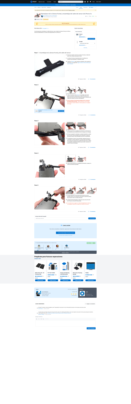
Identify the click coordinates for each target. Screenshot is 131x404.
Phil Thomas (40, 308)
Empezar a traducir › (65, 252)
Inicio (35, 7)
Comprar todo (37, 258)
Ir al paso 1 (45, 28)
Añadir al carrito (91, 38)
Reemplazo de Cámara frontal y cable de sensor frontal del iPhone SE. (59, 313)
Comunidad (49, 1)
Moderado (46, 19)
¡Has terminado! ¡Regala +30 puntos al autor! (66, 232)
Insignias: (74, 291)
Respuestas (85, 7)
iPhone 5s (49, 7)
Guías (81, 7)
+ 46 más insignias (74, 295)
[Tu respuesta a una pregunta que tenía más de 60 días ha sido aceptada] (71, 294)
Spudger (81, 41)
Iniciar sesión (98, 1)
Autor (37, 289)
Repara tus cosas (42, 1)
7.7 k (87, 16)
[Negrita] (36, 319)
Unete (93, 1)
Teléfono (39, 7)
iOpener (80, 34)
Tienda (55, 1)
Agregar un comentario (90, 83)
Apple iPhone (44, 7)
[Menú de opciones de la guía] (95, 7)
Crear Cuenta (73, 4)
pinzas (78, 94)
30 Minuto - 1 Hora (39, 19)
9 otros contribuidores (53, 15)
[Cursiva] (38, 319)
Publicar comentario (91, 328)
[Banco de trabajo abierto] (85, 2)
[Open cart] (90, 2)
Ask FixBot (91, 218)
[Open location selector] (88, 2)
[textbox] (65, 323)
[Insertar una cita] (43, 319)
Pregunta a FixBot (82, 79)
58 (90, 16)
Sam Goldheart (46, 15)
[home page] (33, 2)
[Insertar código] (40, 319)
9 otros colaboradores (73, 289)
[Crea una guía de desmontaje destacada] (76, 294)
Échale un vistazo (72, 10)
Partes (77, 7)
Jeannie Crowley (41, 314)
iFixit (87, 291)
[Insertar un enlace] (42, 319)
